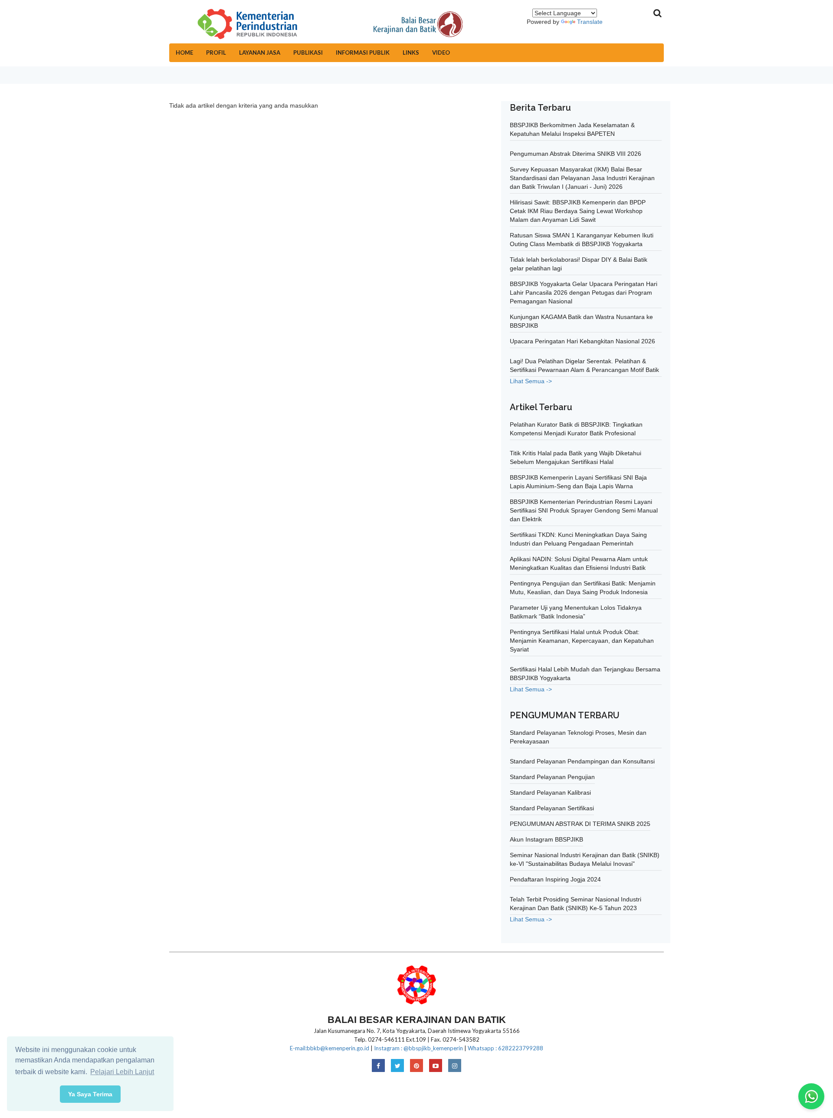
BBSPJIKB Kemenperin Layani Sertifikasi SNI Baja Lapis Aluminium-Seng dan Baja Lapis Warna (578, 482)
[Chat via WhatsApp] (811, 1096)
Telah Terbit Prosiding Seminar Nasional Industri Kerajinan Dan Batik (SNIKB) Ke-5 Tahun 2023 (575, 903)
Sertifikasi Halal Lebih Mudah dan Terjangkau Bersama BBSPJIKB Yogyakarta (585, 673)
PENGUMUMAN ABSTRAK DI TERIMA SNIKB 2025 (580, 823)
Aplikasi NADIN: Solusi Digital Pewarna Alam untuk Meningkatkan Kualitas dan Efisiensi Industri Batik (579, 563)
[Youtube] (435, 1065)
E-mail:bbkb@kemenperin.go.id (329, 1048)
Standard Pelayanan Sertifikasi (552, 808)
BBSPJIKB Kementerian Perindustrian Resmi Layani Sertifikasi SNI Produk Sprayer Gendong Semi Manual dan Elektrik (584, 510)
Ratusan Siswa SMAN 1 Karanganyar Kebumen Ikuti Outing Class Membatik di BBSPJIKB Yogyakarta (581, 239)
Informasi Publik (363, 52)
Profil (216, 52)
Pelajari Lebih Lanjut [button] (122, 1071)
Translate (590, 21)
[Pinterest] (416, 1065)
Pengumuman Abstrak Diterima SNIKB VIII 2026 (575, 153)
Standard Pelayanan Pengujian (552, 776)
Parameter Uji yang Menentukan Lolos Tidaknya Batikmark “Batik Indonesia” (576, 612)
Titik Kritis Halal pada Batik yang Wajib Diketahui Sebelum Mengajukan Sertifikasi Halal (575, 457)
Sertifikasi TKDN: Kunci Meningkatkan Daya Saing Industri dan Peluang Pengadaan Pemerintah (578, 539)
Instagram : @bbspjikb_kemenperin (418, 1048)
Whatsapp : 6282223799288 (505, 1048)
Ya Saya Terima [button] (90, 1094)
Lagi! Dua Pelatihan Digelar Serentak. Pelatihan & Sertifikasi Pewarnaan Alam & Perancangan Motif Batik (584, 365)
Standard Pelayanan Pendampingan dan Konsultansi (582, 761)
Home (184, 52)
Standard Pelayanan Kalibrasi (550, 792)
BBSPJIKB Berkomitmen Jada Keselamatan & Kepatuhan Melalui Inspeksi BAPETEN (572, 129)
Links (411, 52)
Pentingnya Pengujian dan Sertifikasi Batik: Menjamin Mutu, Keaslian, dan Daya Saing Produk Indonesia (583, 587)
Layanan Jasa (259, 52)
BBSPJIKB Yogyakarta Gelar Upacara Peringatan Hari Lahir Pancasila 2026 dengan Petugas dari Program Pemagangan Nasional (583, 292)
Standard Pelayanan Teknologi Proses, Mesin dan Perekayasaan (578, 737)
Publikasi (308, 52)
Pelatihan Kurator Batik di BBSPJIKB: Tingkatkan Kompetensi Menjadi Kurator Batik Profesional (576, 429)
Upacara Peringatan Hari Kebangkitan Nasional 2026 (582, 341)
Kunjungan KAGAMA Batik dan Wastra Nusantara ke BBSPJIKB (581, 321)
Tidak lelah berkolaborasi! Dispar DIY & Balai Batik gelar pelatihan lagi (578, 264)
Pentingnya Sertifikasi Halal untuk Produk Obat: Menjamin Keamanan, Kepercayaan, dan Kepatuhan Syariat (582, 640)
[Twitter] (397, 1065)
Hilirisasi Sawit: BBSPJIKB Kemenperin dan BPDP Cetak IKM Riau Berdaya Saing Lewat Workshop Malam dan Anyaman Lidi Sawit (578, 211)
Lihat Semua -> (531, 381)
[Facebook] (378, 1065)
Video (441, 52)
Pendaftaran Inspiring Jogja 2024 (555, 879)
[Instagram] (454, 1065)
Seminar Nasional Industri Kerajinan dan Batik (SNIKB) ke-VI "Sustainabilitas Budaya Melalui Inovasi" (584, 859)
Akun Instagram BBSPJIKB (546, 839)
